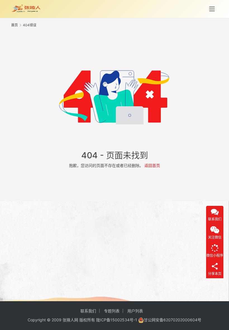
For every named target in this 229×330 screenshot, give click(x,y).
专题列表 (112, 310)
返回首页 (152, 165)
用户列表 (135, 310)
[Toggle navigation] (212, 9)
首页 (14, 25)
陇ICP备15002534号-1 (116, 319)
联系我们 (88, 310)
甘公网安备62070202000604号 (172, 319)
